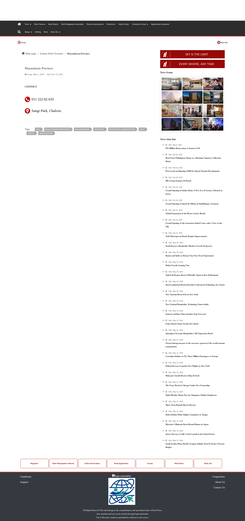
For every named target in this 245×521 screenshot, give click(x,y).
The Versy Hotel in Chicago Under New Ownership (187, 385)
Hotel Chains (39, 24)
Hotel (31, 133)
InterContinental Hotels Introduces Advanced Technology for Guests (195, 285)
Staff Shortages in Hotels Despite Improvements (186, 236)
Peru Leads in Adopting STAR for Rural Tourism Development (193, 171)
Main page (30, 53)
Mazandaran (82, 129)
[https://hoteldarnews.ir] (192, 10)
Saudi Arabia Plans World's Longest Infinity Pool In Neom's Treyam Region (195, 445)
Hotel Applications (121, 463)
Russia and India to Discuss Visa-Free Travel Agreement (190, 256)
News (27, 24)
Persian (23, 42)
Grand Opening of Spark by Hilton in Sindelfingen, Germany (192, 204)
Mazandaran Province (57, 129)
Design (27, 32)
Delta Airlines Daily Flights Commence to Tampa (187, 415)
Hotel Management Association (72, 24)
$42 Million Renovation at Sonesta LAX (183, 148)
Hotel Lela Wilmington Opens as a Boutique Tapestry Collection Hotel (193, 159)
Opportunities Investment (160, 24)
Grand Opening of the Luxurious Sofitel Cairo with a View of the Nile (194, 225)
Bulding (38, 32)
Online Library (123, 24)
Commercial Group (139, 24)
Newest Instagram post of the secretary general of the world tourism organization (195, 345)
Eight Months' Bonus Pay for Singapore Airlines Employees (191, 395)
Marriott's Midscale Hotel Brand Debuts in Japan (187, 424)
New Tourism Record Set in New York (182, 294)
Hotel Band (179, 463)
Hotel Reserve (53, 24)
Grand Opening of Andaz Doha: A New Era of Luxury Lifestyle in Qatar (194, 192)
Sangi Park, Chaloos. (47, 111)
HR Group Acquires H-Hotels (178, 181)
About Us (220, 482)
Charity (150, 463)
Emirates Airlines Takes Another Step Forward (186, 314)
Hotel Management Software (63, 463)
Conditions (25, 476)
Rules (46, 32)
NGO (38, 129)
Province (99, 129)
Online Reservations (92, 463)
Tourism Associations (94, 24)
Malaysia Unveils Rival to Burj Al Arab (182, 376)
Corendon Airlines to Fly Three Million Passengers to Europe (192, 356)
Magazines (34, 463)
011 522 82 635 (43, 99)
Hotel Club (223, 42)
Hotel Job (54, 32)
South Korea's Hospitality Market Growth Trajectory (189, 246)
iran (142, 129)
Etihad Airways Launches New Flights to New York (188, 366)
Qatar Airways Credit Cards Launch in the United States (190, 434)
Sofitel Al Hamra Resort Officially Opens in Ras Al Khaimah (192, 275)
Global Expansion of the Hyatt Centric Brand (185, 213)
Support (24, 482)
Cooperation (218, 476)
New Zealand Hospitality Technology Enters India (187, 304)
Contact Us (219, 487)
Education (110, 24)
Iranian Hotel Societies (51, 53)
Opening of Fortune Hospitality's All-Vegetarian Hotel (189, 333)
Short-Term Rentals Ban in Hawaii (180, 405)
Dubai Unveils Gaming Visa (177, 265)
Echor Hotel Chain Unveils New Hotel (182, 324)
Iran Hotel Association (122, 129)
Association (46, 133)
